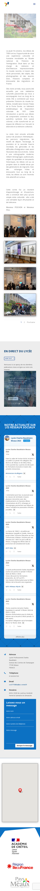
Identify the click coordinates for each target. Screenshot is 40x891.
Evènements (24, 30)
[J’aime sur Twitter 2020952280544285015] (15, 513)
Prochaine (31, 322)
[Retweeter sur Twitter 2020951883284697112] (11, 551)
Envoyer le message (24, 746)
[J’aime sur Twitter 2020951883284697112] (15, 551)
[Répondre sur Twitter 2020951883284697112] (7, 551)
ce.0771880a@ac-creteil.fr (18, 685)
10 (28, 403)
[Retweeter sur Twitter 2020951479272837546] (11, 590)
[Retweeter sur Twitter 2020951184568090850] (11, 626)
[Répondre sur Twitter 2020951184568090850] (7, 626)
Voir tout (8, 358)
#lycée (18, 587)
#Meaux (13, 587)
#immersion (10, 473)
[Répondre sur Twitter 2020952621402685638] (7, 476)
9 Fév (7, 454)
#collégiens (19, 473)
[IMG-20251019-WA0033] (20, 237)
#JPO (7, 587)
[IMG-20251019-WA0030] (20, 315)
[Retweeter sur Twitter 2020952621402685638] (11, 476)
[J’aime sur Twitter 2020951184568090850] (15, 626)
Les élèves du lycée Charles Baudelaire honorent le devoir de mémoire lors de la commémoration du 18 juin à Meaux (19, 385)
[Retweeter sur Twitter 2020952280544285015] (11, 513)
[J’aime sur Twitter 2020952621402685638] (15, 476)
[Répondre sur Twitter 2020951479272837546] (7, 590)
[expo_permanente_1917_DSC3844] (20, 263)
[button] (20, 790)
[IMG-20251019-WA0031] (20, 289)
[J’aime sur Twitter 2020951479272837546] (15, 590)
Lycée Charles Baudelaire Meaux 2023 (18, 450)
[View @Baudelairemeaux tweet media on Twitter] (24, 473)
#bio (11, 548)
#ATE (7, 548)
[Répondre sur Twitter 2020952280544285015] (7, 513)
